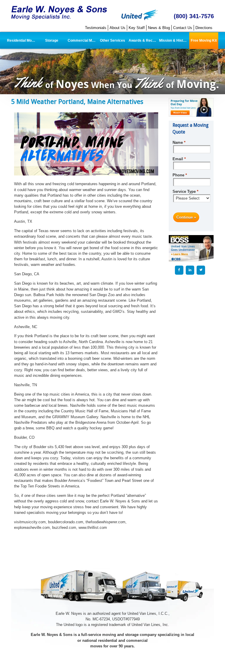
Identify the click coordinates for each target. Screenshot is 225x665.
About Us (117, 28)
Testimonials (95, 28)
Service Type (185, 191)
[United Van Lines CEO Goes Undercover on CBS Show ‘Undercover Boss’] (191, 248)
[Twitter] (201, 270)
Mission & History (173, 40)
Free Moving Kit (204, 40)
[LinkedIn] (190, 270)
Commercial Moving (82, 40)
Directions (203, 28)
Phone (180, 175)
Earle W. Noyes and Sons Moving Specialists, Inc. (59, 13)
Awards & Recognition (143, 40)
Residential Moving (21, 40)
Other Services (112, 40)
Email (179, 159)
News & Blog (159, 28)
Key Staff (137, 28)
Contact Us (182, 28)
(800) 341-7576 (194, 16)
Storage (51, 40)
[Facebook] (179, 270)
